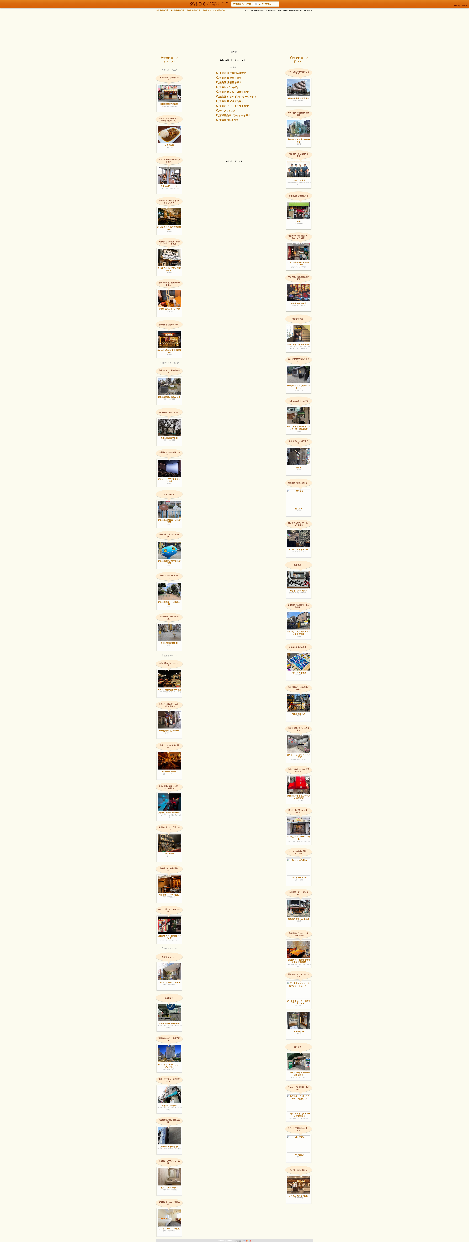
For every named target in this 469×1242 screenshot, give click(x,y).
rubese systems (225, 1241)
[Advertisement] (234, 29)
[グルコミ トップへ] (210, 3)
